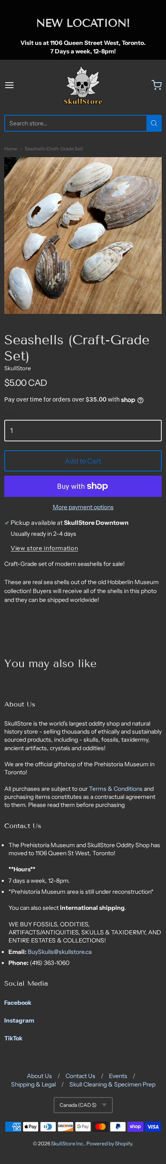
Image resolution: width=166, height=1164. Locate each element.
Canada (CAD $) (78, 1105)
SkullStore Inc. (67, 1143)
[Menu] (20, 85)
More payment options (83, 507)
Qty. (9, 415)
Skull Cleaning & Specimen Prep (112, 1084)
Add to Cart (83, 461)
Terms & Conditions (116, 789)
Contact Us (80, 1076)
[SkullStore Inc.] (83, 85)
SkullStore (17, 368)
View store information (44, 548)
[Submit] (154, 123)
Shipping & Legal (33, 1084)
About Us (39, 1076)
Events (118, 1076)
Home (10, 149)
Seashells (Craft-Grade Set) (54, 149)
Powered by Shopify (109, 1143)
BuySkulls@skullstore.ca (60, 952)
